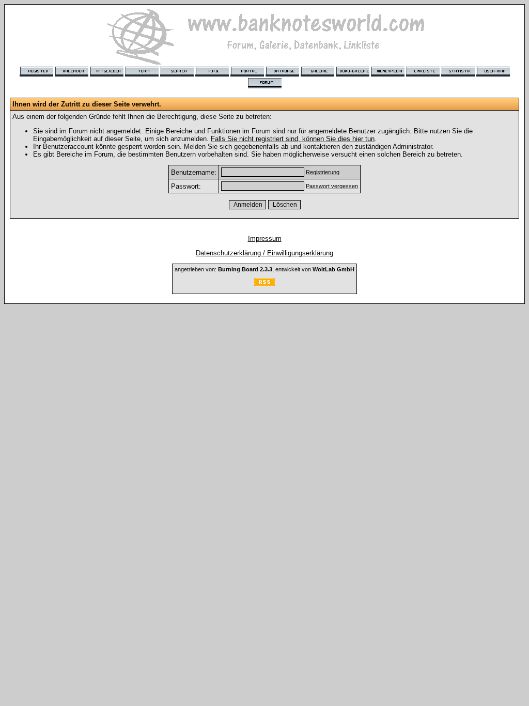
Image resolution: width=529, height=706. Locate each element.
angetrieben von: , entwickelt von (264, 269)
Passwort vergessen (332, 186)
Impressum (265, 238)
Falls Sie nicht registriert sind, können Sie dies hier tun (293, 139)
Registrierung (322, 172)
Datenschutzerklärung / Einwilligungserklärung (264, 253)
